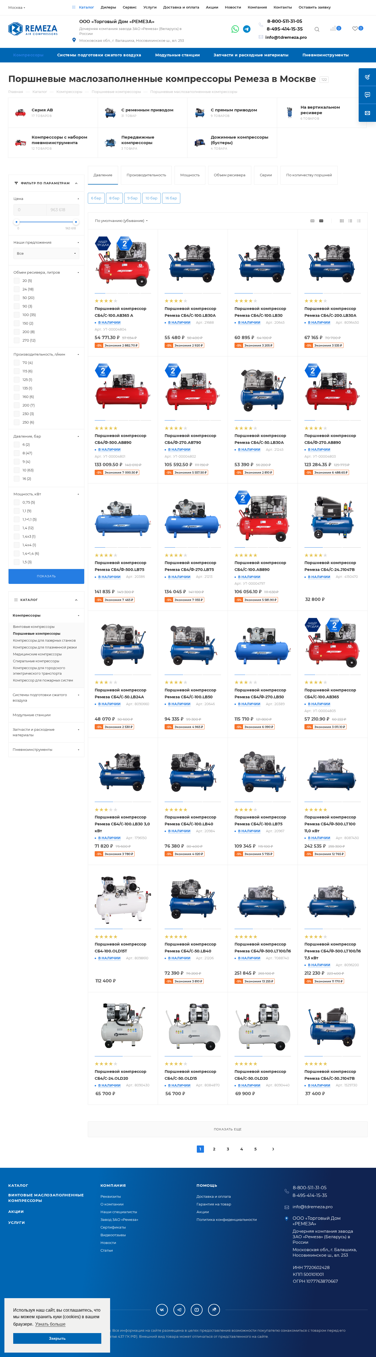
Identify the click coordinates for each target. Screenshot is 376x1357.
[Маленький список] (312, 220)
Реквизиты (110, 1196)
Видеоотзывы (113, 1235)
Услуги (16, 1222)
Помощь (207, 1185)
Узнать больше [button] (50, 1324)
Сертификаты (113, 1227)
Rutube (214, 1310)
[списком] (350, 220)
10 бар (151, 198)
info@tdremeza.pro (286, 37)
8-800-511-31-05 (284, 21)
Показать (46, 576)
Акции (16, 1211)
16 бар (171, 198)
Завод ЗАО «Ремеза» (119, 1219)
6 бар (96, 198)
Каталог (18, 1185)
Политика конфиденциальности (227, 1219)
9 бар (132, 198)
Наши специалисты (118, 1212)
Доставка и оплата (214, 1196)
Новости (108, 1242)
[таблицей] (359, 220)
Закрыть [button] (57, 1338)
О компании (112, 1204)
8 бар (114, 198)
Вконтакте (162, 1310)
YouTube (197, 1310)
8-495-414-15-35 (285, 29)
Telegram (179, 1310)
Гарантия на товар (214, 1204)
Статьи (106, 1250)
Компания (113, 1185)
